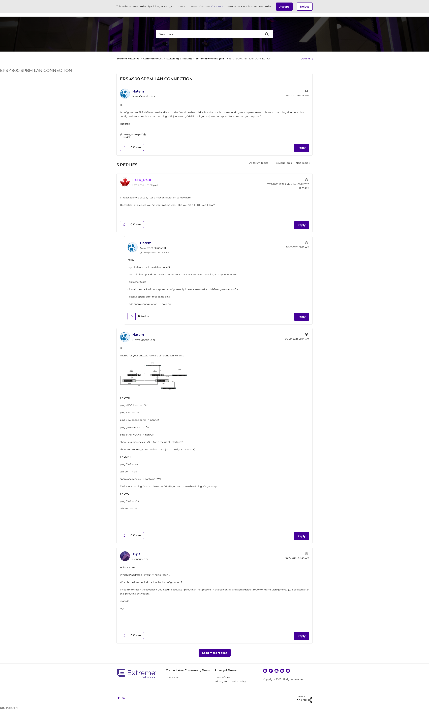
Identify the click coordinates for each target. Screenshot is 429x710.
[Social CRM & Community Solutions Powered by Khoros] (304, 698)
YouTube (282, 671)
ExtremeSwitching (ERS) (210, 58)
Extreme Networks (127, 58)
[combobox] (214, 34)
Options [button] (305, 58)
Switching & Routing (179, 58)
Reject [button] (304, 6)
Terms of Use (222, 677)
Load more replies (214, 652)
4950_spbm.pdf (133, 134)
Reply (301, 147)
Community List (153, 58)
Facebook (265, 671)
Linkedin (276, 671)
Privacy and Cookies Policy (230, 681)
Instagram (288, 671)
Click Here (217, 6)
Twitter (271, 671)
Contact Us (172, 677)
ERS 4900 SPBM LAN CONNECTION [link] (250, 58)
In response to (156, 252)
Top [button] (122, 697)
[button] (284, 7)
